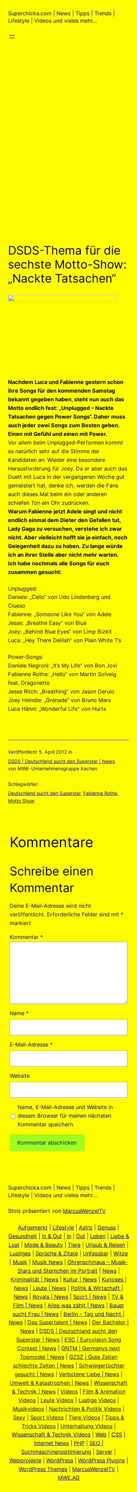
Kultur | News (80, 1279)
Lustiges (20, 1253)
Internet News (51, 1443)
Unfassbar (95, 1253)
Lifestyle (63, 1227)
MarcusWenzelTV (84, 1211)
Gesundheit (22, 1236)
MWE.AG (68, 1477)
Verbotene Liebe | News (89, 1374)
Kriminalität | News (34, 1279)
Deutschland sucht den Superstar (44, 793)
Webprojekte (25, 1460)
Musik (20, 1262)
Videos (69, 1391)
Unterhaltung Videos (86, 1426)
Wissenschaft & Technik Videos (51, 1434)
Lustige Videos (97, 1400)
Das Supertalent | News (57, 1322)
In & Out (52, 1236)
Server (104, 1451)
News (109, 1270)
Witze (120, 1253)
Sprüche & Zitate (57, 1253)
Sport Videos (47, 1417)
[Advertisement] (68, 161)
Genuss (106, 1227)
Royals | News (50, 1296)
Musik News (47, 1262)
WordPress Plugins (101, 1460)
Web (100, 1434)
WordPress (59, 1460)
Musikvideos (28, 1408)
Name (19, 1013)
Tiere (74, 1244)
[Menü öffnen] (12, 37)
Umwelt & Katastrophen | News (49, 1383)
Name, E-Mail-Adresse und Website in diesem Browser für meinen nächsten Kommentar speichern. (65, 1116)
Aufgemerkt (33, 1227)
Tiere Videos (84, 1417)
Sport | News (89, 1296)
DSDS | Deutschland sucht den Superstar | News (61, 761)
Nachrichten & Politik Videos (85, 1408)
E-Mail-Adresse (31, 1044)
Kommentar (26, 937)
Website (20, 1075)
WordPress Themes (43, 1469)
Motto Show (21, 801)
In (69, 1236)
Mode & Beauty (43, 1244)
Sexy (19, 1417)
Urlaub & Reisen (105, 1244)
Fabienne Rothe (100, 793)
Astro (85, 1227)
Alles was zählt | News (76, 1305)
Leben (97, 1236)
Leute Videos (57, 1400)
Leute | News (49, 1288)
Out (80, 1236)
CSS (116, 1434)
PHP (79, 1443)
